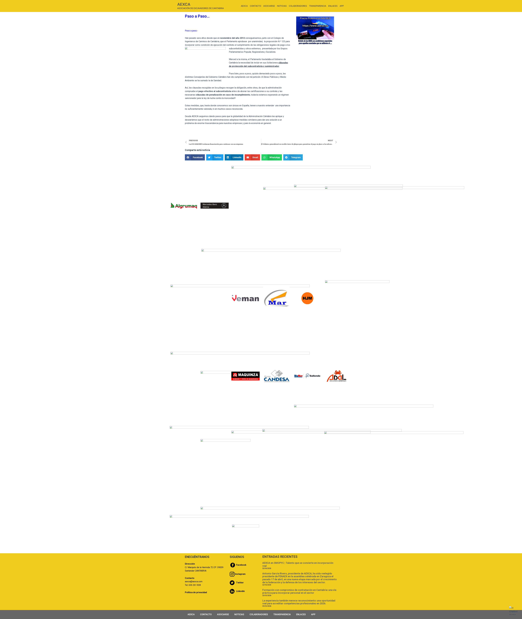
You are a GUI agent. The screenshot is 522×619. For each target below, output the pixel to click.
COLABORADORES (298, 6)
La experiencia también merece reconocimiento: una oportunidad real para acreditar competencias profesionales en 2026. (298, 602)
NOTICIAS (282, 6)
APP (342, 6)
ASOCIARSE (269, 6)
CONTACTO (255, 6)
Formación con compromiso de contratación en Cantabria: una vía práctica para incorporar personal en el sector (299, 591)
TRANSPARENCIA (317, 6)
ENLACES (333, 6)
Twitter (240, 582)
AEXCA (183, 4)
